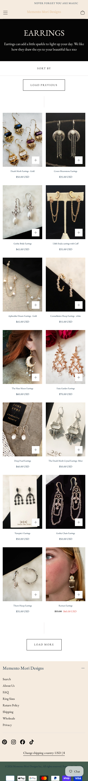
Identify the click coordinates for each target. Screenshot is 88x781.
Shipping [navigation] (8, 712)
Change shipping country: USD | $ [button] (44, 753)
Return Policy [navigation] (11, 705)
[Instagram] (13, 742)
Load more (44, 644)
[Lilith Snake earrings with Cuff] (65, 212)
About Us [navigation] (9, 686)
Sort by (44, 68)
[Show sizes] (35, 160)
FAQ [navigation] (6, 692)
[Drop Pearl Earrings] (22, 429)
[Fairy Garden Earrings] (65, 357)
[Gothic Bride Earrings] (22, 212)
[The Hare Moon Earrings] (22, 357)
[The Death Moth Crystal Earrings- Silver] (65, 429)
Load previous (44, 85)
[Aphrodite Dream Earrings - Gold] (22, 285)
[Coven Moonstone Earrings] (65, 140)
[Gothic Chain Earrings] (65, 502)
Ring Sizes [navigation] (9, 699)
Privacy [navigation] (7, 725)
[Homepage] (44, 12)
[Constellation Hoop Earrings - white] (65, 285)
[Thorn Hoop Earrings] (22, 574)
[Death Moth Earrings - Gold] (22, 140)
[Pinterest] (4, 742)
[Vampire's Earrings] (22, 502)
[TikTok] (32, 742)
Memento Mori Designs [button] (23, 668)
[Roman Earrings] (65, 574)
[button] (5, 12)
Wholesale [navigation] (9, 718)
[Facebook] (23, 742)
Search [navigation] (7, 679)
